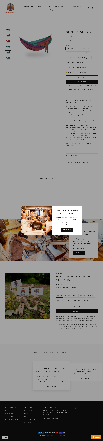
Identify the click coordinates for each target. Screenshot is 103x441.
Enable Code (67, 230)
